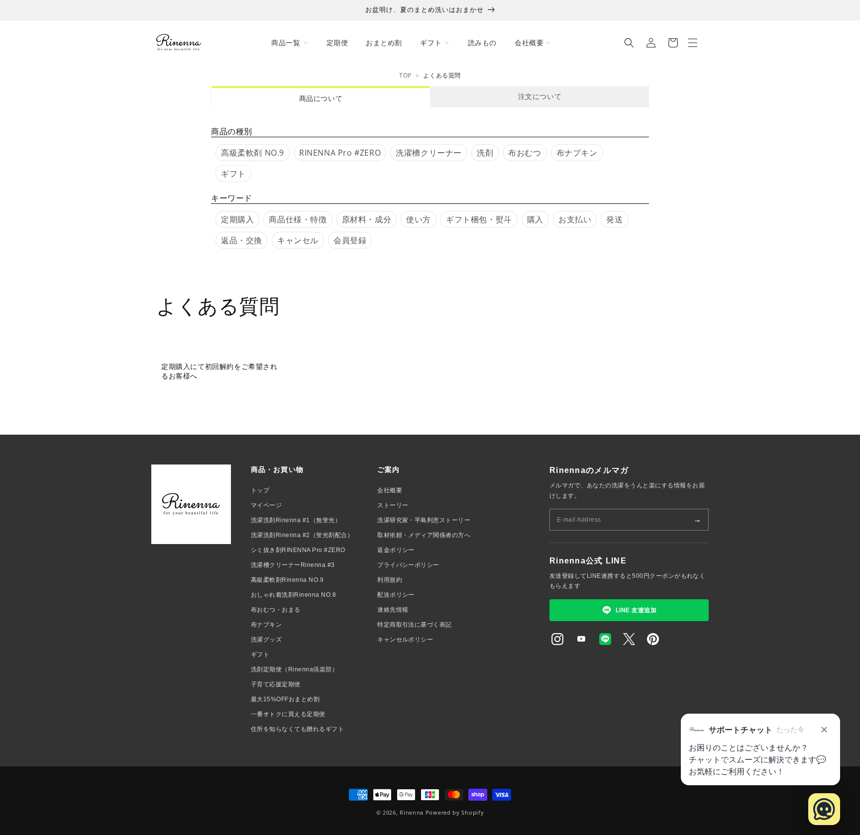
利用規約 (389, 579)
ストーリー (392, 505)
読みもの (482, 42)
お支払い (574, 219)
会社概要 (389, 490)
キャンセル (298, 240)
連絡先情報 (392, 609)
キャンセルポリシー (405, 639)
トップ (260, 490)
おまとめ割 (384, 42)
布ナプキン (577, 152)
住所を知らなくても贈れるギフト (297, 729)
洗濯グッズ (266, 639)
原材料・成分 (367, 219)
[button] (629, 43)
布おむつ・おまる (276, 609)
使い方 (418, 219)
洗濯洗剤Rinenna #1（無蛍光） (296, 520)
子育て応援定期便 (276, 684)
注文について (540, 96)
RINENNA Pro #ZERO (340, 152)
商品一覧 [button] (285, 42)
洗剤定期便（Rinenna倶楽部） (294, 669)
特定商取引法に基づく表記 (414, 624)
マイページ (266, 505)
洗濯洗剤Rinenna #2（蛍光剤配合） (302, 535)
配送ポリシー (396, 594)
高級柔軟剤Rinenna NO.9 (287, 579)
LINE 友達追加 (636, 610)
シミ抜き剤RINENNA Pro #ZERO (298, 550)
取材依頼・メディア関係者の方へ (423, 535)
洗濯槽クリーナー (429, 152)
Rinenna (412, 812)
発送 (614, 219)
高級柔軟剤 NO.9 (252, 152)
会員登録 (349, 240)
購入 (535, 219)
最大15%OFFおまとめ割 (285, 699)
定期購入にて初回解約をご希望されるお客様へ (219, 371)
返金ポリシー (396, 550)
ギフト (233, 173)
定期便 (337, 42)
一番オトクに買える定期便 (288, 714)
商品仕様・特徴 (297, 219)
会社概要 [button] (529, 42)
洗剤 (485, 152)
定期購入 (237, 219)
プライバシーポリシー (408, 564)
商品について (321, 98)
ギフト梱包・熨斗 (479, 219)
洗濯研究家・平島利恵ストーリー (423, 520)
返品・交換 (241, 240)
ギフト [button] (431, 42)
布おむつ (524, 152)
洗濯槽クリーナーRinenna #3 (293, 564)
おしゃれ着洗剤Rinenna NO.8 (293, 594)
